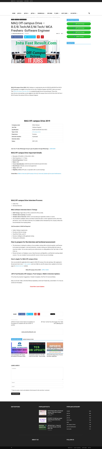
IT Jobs (56, 13)
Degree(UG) (41, 13)
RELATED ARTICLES (16, 339)
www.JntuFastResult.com (17, 33)
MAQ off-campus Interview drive (21, 91)
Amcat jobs (17, 19)
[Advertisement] (37, 75)
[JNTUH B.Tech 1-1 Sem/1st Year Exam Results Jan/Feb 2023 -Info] (42, 427)
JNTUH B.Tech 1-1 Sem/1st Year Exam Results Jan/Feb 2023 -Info (54, 427)
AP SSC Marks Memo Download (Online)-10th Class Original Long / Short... (55, 412)
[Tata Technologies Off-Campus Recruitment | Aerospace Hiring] (19, 348)
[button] (89, 13)
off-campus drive (36, 132)
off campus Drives (23, 19)
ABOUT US (13, 1)
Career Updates (20, 1)
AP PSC (31, 1)
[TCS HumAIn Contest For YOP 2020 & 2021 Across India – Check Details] (37, 348)
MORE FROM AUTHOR (28, 339)
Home (12, 17)
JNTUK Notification (71, 426)
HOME (13, 13)
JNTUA (32, 13)
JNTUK (19, 13)
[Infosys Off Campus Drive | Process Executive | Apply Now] (55, 348)
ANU (68, 422)
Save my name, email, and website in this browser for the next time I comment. (31, 390)
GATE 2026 (26, 1)
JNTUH (26, 13)
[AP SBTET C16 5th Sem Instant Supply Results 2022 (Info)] (42, 420)
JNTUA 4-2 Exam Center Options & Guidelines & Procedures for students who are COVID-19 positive (23, 323)
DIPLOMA (69, 420)
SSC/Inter (73, 13)
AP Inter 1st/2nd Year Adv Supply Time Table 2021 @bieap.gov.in (52, 322)
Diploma (49, 13)
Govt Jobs (64, 13)
